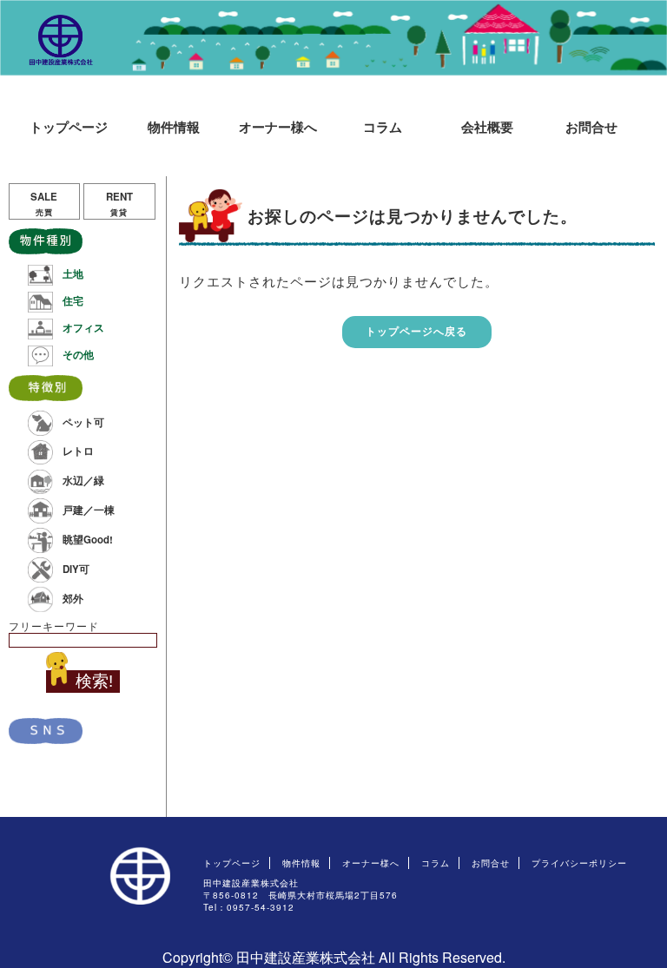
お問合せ (591, 126)
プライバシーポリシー (579, 863)
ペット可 (83, 421)
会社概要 (487, 126)
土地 (73, 274)
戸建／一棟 (89, 509)
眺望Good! (88, 538)
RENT (119, 203)
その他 (78, 354)
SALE (43, 203)
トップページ (69, 126)
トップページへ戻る (416, 331)
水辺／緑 (83, 480)
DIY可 (76, 568)
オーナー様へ (278, 126)
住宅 (73, 300)
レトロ (78, 451)
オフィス (83, 327)
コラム (382, 126)
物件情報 (174, 126)
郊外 (73, 597)
